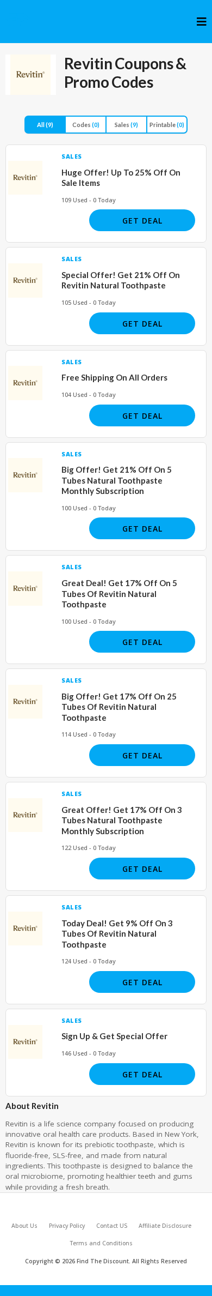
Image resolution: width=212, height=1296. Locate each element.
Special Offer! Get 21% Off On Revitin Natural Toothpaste (120, 280)
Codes (85, 124)
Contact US (111, 1225)
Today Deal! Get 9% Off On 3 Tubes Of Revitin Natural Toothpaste (117, 933)
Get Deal (142, 220)
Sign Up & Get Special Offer (114, 1036)
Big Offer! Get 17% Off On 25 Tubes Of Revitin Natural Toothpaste (119, 706)
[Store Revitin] (30, 75)
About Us (24, 1225)
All (45, 124)
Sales (126, 124)
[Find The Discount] (18, 19)
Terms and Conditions (101, 1243)
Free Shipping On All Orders (114, 377)
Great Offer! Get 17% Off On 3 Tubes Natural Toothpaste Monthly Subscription (121, 820)
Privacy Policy (67, 1225)
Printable (166, 124)
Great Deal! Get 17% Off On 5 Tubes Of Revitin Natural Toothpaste (119, 593)
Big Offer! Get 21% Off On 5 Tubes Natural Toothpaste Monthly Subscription (116, 480)
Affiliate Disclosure (165, 1225)
